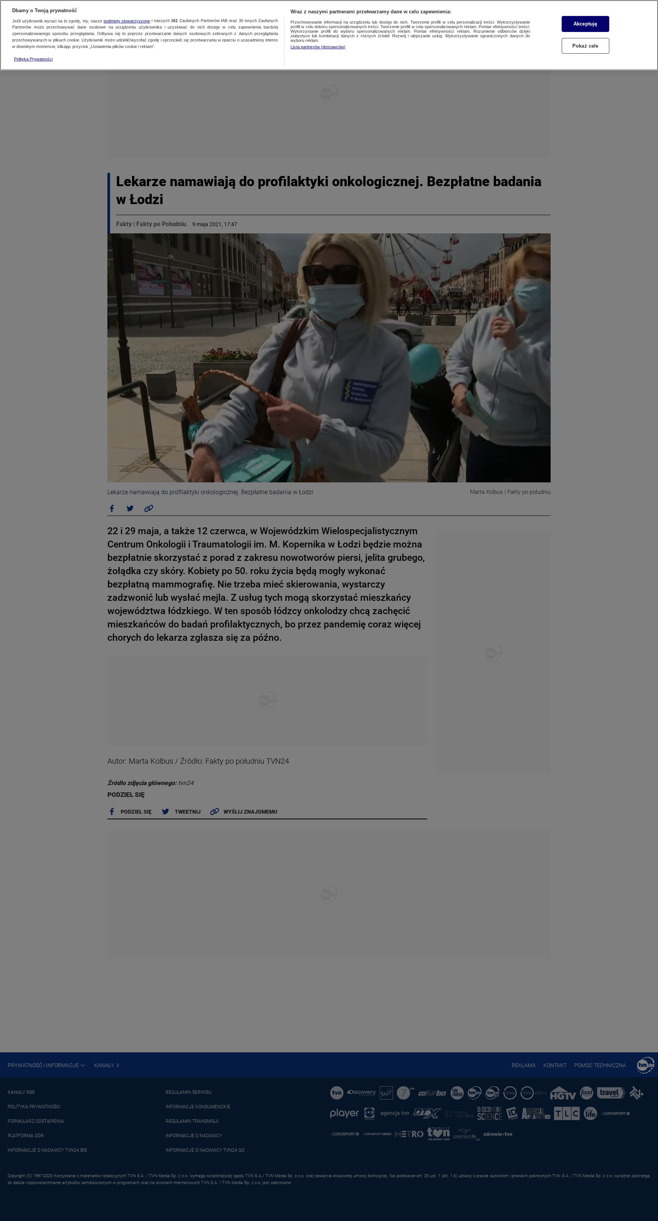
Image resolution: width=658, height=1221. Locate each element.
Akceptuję (585, 24)
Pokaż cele (585, 45)
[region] (329, 35)
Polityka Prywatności (33, 59)
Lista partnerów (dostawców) (318, 47)
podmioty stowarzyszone (127, 21)
